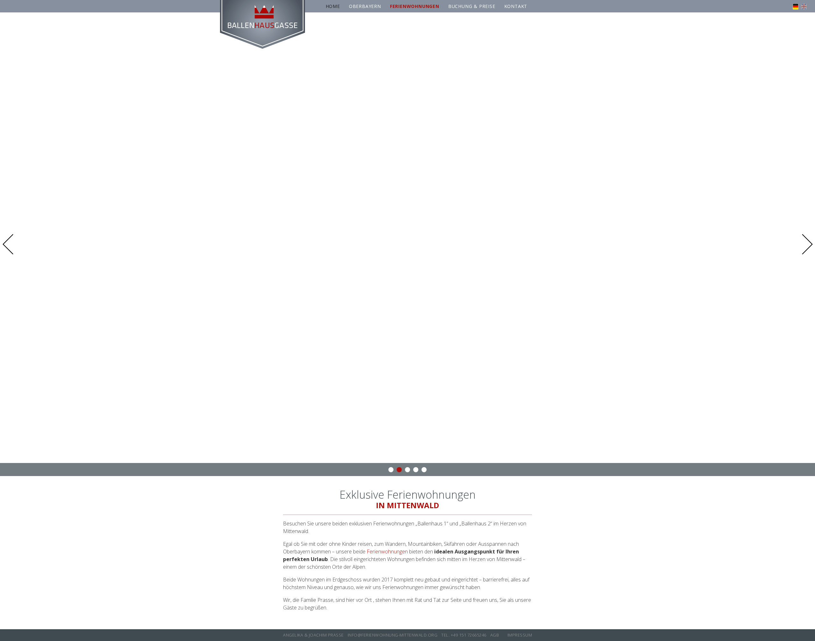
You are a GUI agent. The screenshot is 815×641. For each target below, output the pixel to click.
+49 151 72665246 (468, 635)
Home (333, 6)
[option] (407, 244)
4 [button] (415, 469)
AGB (494, 635)
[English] (804, 7)
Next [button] (805, 244)
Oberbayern (365, 6)
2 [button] (399, 469)
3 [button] (407, 469)
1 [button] (390, 469)
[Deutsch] (795, 7)
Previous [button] (10, 244)
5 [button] (424, 469)
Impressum (519, 635)
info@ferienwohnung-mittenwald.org (393, 635)
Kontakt (516, 6)
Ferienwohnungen (387, 551)
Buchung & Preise (471, 6)
